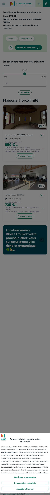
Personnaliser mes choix (25, 483)
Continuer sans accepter (25, 477)
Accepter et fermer (25, 489)
